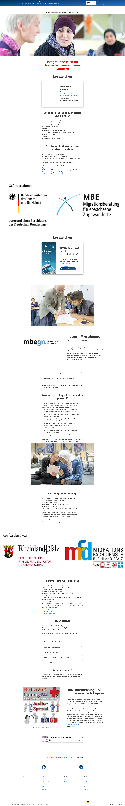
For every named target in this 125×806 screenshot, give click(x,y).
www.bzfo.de (45, 609)
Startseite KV (24, 6)
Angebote (30, 6)
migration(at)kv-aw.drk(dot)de (68, 95)
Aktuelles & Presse (40, 6)
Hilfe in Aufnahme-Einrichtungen (53, 652)
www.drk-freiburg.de (47, 611)
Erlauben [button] (120, 804)
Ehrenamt (44, 784)
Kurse (35, 6)
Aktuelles (65, 781)
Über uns (50, 6)
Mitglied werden (45, 779)
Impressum (86, 789)
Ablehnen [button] (112, 804)
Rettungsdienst (64, 6)
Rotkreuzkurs (55, 6)
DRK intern (86, 794)
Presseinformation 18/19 (74, 724)
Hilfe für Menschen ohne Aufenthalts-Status (56, 657)
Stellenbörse (45, 786)
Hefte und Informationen (51, 663)
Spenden (45, 6)
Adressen (86, 779)
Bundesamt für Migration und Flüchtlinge (53, 174)
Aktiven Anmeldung (46, 781)
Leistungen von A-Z (67, 784)
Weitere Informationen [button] (46, 804)
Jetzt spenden (24, 779)
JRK (114, 6)
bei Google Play (66, 263)
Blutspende (44, 789)
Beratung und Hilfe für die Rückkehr (54, 642)
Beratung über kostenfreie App (53, 373)
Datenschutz (87, 786)
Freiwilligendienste (81, 6)
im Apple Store (66, 266)
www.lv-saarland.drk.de (48, 613)
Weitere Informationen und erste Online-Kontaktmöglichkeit (61, 378)
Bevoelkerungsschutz (106, 6)
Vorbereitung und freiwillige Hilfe (53, 647)
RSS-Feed (86, 792)
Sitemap (86, 784)
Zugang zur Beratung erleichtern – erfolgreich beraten (59, 368)
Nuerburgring (72, 6)
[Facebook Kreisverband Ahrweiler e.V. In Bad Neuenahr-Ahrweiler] (44, 767)
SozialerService (96, 6)
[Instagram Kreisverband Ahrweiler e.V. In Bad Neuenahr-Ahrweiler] (81, 767)
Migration (89, 6)
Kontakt (85, 781)
